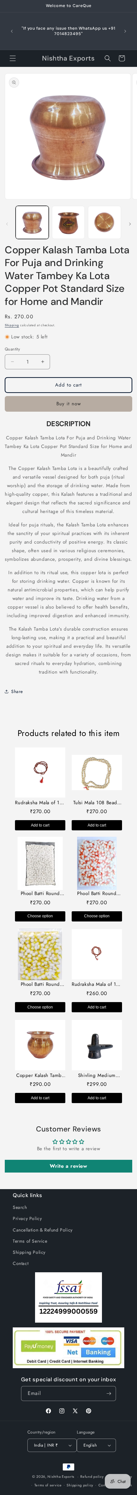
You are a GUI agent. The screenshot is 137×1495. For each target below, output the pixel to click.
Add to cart (40, 825)
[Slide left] (7, 224)
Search (20, 1207)
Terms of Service (30, 1241)
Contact (20, 1263)
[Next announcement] (125, 31)
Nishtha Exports (60, 1476)
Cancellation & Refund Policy (43, 1230)
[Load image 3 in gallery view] (104, 222)
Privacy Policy (27, 1218)
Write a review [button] (68, 1166)
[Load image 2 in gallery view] (68, 222)
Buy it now (68, 403)
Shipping (12, 325)
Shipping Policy (29, 1252)
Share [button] (17, 691)
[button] (13, 58)
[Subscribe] (109, 1393)
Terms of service (48, 1485)
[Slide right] (130, 224)
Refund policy (92, 1476)
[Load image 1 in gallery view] (32, 222)
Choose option (40, 916)
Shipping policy (80, 1485)
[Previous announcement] (12, 31)
